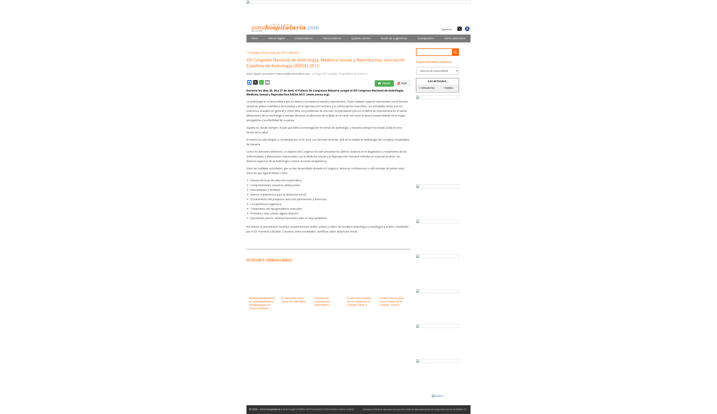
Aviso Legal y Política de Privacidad (302, 409)
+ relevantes (426, 87)
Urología (253, 52)
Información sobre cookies (339, 409)
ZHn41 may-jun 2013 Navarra (279, 52)
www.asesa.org (317, 94)
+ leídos (448, 87)
